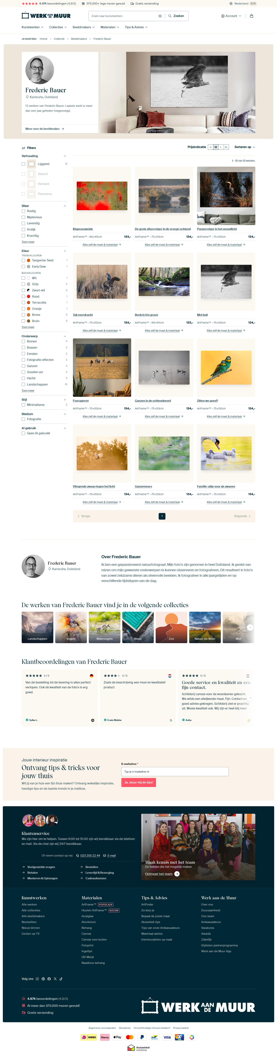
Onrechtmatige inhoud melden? (152, 1028)
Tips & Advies (134, 27)
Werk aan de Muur (218, 897)
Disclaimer (125, 1028)
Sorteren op (243, 147)
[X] (55, 979)
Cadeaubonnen (96, 878)
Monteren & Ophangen (43, 878)
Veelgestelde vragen (41, 867)
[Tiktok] (61, 979)
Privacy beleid (181, 1028)
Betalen (33, 873)
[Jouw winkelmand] (251, 16)
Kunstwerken (31, 27)
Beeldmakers (82, 27)
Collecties (56, 27)
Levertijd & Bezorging (100, 873)
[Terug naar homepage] (46, 15)
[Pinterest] (43, 979)
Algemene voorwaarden (102, 1028)
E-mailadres (129, 763)
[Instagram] (37, 979)
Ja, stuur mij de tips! (138, 782)
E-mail (112, 855)
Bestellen (92, 867)
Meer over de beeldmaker (42, 129)
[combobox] (122, 16)
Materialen (108, 27)
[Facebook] (49, 979)
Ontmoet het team (158, 874)
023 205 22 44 (90, 855)
